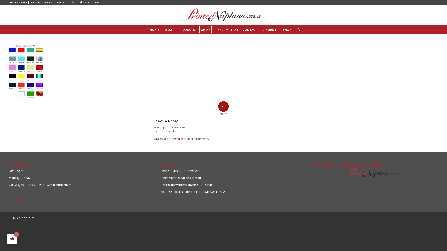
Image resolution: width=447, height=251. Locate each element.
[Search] (297, 29)
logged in (177, 139)
